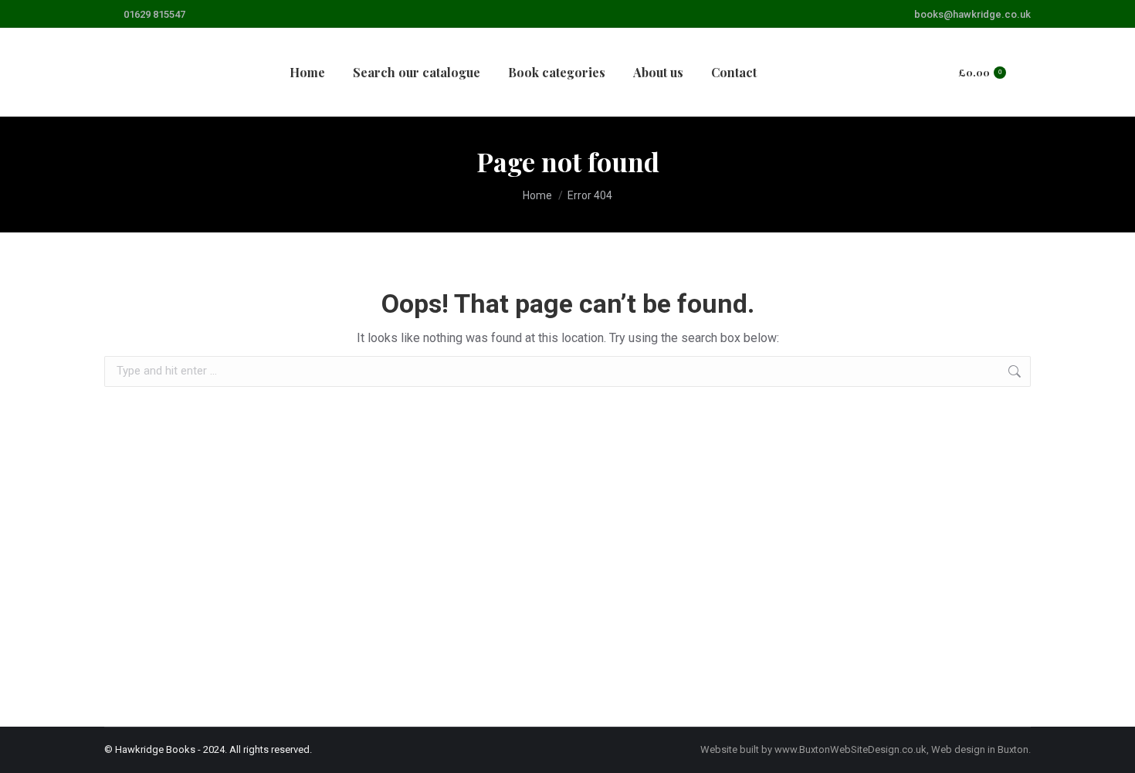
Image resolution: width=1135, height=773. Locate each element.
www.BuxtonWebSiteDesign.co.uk (850, 749)
